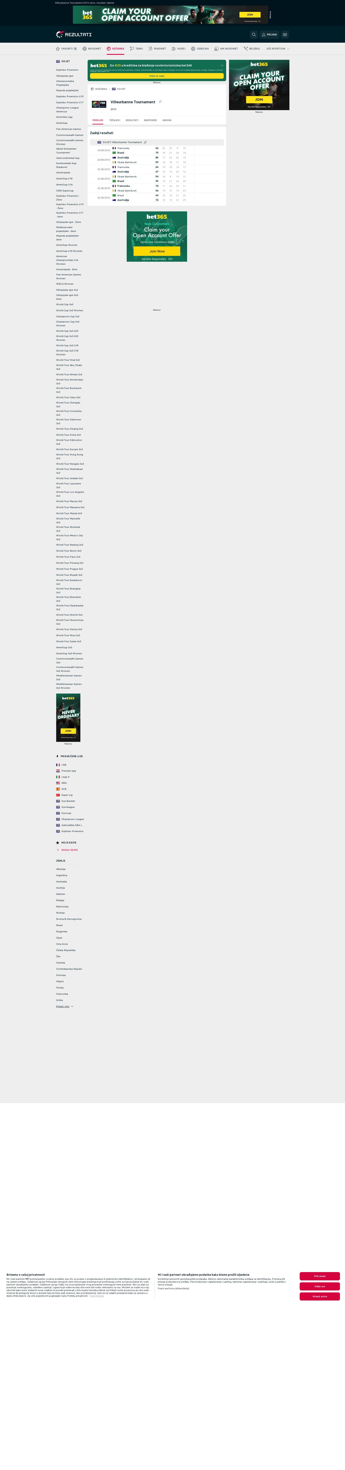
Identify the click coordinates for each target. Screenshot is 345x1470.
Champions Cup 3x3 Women (67, 323)
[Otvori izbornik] (285, 35)
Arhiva (167, 120)
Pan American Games (68, 129)
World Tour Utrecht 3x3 (69, 614)
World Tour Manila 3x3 (69, 513)
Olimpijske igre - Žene (68, 222)
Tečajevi (114, 120)
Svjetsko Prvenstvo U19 (69, 96)
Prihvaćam (320, 1276)
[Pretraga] (254, 35)
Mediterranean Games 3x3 (69, 677)
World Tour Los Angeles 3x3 (70, 493)
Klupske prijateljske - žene (68, 237)
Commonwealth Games (69, 135)
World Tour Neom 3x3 (68, 550)
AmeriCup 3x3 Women (69, 653)
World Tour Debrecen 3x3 (68, 421)
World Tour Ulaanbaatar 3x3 (70, 607)
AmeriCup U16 (64, 184)
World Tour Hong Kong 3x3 (69, 456)
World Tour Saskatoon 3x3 (69, 582)
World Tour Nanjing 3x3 (69, 544)
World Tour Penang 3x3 (69, 562)
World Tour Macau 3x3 (69, 501)
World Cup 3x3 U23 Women (67, 338)
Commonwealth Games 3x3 (69, 660)
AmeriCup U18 (64, 178)
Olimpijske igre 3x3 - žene (67, 297)
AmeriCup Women (66, 245)
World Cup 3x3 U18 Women (67, 352)
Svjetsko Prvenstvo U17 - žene (69, 214)
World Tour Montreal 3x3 (68, 528)
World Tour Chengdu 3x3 (68, 404)
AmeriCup (61, 123)
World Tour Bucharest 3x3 (69, 390)
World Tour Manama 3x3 (70, 507)
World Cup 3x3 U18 (67, 345)
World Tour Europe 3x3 (69, 449)
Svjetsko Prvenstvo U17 (69, 102)
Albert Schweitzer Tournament (66, 150)
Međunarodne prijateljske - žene (66, 229)
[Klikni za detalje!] (157, 150)
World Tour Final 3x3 (68, 360)
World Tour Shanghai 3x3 (68, 590)
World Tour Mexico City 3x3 (69, 537)
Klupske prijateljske (67, 90)
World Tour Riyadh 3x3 (69, 575)
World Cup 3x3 (64, 304)
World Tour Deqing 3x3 (69, 428)
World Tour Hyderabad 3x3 (69, 470)
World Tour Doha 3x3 (68, 434)
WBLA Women (65, 283)
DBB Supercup (65, 190)
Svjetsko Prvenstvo (67, 69)
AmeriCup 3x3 (64, 647)
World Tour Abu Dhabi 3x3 (69, 367)
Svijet (121, 89)
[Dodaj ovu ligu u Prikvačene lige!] (160, 102)
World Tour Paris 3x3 (68, 556)
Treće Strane (96, 1295)
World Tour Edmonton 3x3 (69, 442)
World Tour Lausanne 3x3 (68, 485)
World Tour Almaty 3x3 (69, 374)
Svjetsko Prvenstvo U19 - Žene (69, 206)
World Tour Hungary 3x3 (70, 463)
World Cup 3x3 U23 (67, 331)
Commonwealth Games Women (69, 142)
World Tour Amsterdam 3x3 (69, 381)
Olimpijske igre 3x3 (67, 290)
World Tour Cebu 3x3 (68, 397)
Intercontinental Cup (68, 158)
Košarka (101, 89)
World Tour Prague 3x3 (69, 569)
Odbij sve (320, 1286)
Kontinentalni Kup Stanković (66, 165)
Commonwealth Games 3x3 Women (69, 669)
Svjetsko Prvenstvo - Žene (68, 197)
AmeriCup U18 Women (69, 251)
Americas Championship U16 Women (67, 260)
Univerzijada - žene (66, 269)
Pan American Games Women (68, 276)
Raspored (150, 120)
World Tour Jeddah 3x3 (69, 478)
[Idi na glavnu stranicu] (84, 34)
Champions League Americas (67, 109)
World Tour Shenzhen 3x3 (68, 599)
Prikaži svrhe (320, 1296)
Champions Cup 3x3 (67, 316)
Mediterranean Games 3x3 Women (69, 686)
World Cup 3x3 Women (69, 310)
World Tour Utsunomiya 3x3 (69, 621)
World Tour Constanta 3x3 (69, 413)
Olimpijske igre (64, 76)
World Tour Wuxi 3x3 (68, 635)
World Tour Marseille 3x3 (68, 520)
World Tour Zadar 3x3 (68, 641)
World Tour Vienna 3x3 (69, 629)
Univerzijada (63, 172)
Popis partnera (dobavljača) (173, 1288)
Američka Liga (64, 117)
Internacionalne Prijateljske (65, 83)
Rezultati (132, 120)
